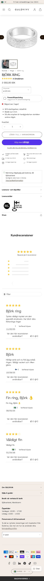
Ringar (12, 71)
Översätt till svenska (15, 415)
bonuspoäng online (9, 528)
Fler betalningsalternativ (22, 148)
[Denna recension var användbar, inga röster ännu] (31, 336)
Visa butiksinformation (14, 180)
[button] (22, 578)
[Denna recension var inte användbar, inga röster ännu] (35, 336)
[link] (34, 9)
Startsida (4, 71)
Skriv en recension (22, 283)
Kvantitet (5, 122)
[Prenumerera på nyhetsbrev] (40, 535)
